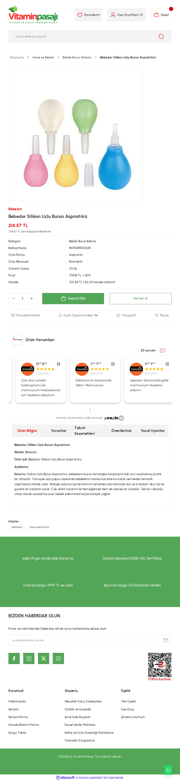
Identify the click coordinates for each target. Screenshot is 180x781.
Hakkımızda (17, 701)
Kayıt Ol (137, 15)
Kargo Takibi (17, 732)
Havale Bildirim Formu (23, 725)
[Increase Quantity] (31, 298)
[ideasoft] (65, 778)
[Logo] (33, 15)
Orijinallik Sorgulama (79, 740)
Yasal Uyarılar (153, 430)
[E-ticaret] (89, 778)
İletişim (13, 709)
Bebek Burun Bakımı (82, 241)
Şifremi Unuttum (133, 717)
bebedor (17, 527)
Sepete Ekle (77, 298)
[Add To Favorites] (25, 315)
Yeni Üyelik (128, 701)
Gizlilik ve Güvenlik (78, 709)
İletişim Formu (18, 717)
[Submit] (166, 640)
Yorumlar (59, 430)
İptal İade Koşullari (77, 717)
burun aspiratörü (39, 527)
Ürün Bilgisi (27, 430)
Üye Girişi (124, 15)
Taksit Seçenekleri (84, 431)
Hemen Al (140, 298)
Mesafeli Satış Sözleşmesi (83, 701)
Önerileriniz (121, 430)
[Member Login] (113, 15)
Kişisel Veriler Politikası (80, 725)
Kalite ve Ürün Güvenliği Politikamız (89, 732)
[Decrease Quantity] (13, 298)
